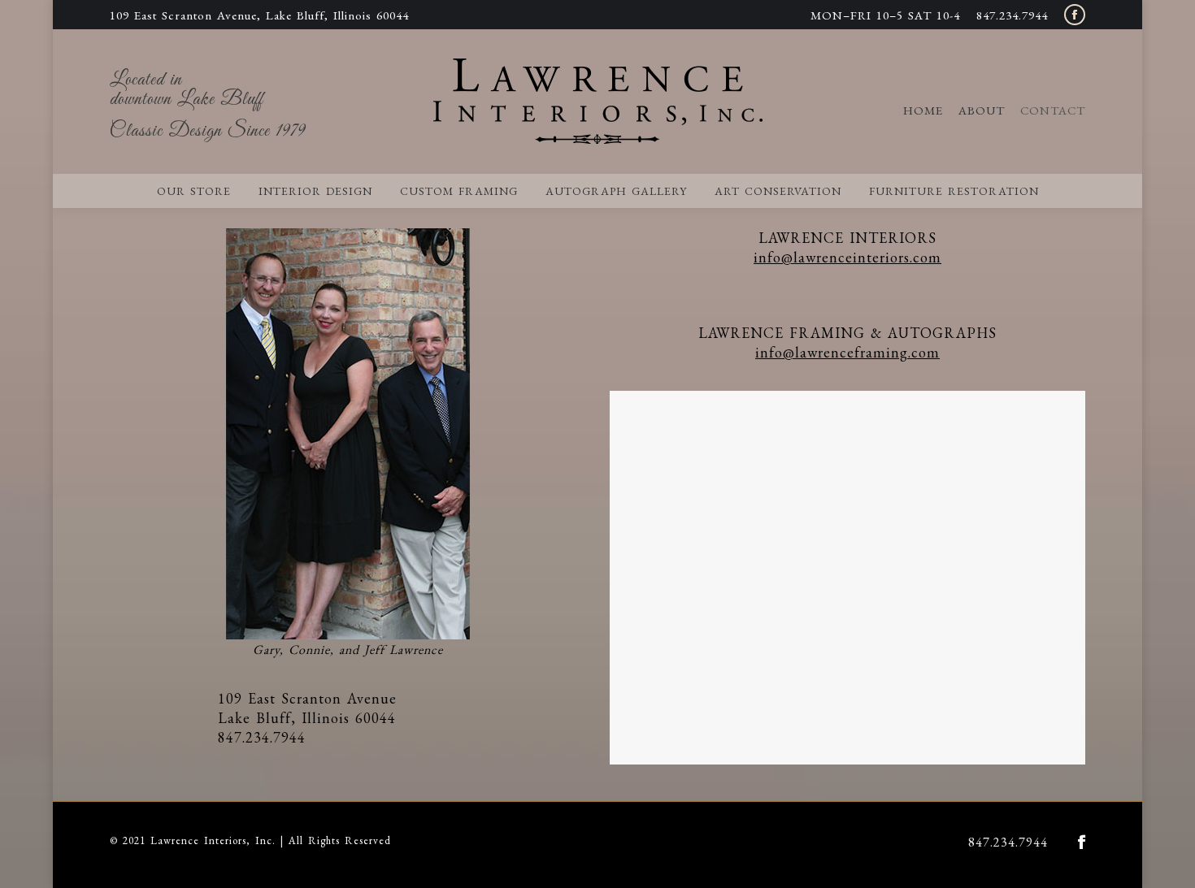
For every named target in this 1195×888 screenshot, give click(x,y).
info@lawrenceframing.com (847, 352)
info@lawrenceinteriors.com (847, 257)
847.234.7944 (1012, 15)
